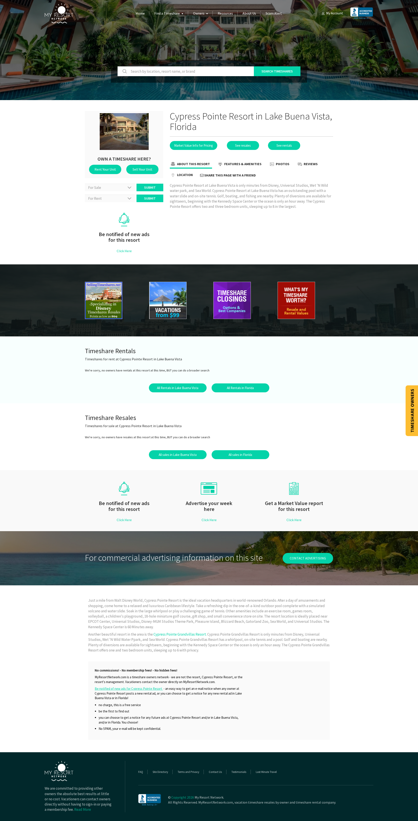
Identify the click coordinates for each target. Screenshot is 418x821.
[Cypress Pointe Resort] (112, 300)
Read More (82, 809)
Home (140, 13)
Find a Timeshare (167, 13)
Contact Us (215, 772)
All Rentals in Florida (240, 388)
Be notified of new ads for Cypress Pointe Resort (129, 689)
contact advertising (308, 558)
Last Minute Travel (266, 772)
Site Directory (160, 772)
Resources (225, 13)
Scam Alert (274, 13)
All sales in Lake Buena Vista (178, 455)
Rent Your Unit (105, 169)
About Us (249, 13)
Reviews (310, 164)
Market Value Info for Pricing (193, 145)
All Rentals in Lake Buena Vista (177, 388)
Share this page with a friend (230, 175)
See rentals (284, 145)
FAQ (140, 772)
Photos (282, 164)
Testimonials (238, 772)
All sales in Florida (240, 455)
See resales (243, 145)
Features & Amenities (242, 164)
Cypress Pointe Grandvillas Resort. (180, 634)
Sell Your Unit (142, 169)
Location (184, 175)
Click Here (124, 251)
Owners (198, 13)
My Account (334, 13)
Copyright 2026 (182, 797)
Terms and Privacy (188, 772)
